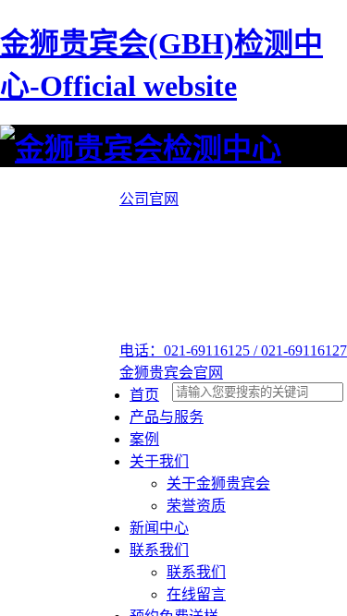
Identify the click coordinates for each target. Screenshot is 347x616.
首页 (144, 395)
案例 (144, 439)
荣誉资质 (196, 505)
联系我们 (159, 550)
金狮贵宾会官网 (171, 372)
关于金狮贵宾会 (218, 483)
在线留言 (196, 594)
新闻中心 (159, 528)
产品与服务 (167, 417)
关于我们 (159, 461)
